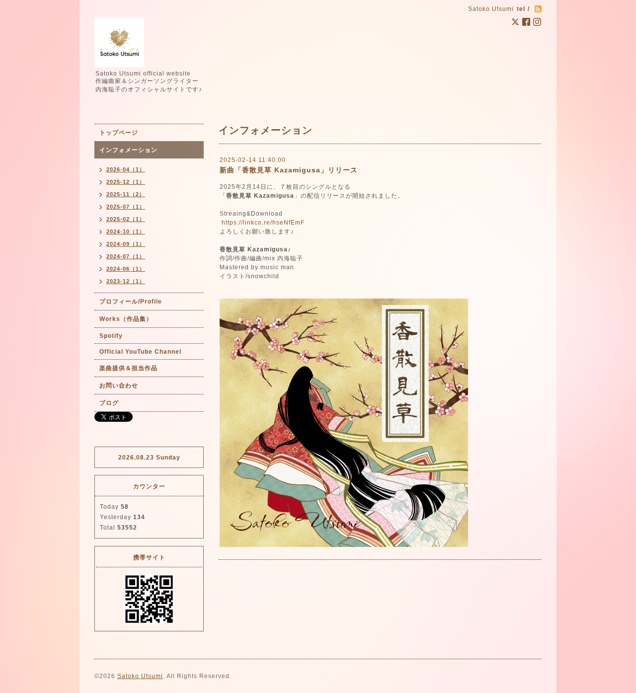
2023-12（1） (125, 281)
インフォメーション (128, 150)
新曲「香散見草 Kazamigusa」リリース (289, 170)
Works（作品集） (126, 318)
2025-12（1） (125, 182)
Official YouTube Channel (140, 351)
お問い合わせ (118, 385)
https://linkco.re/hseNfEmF (263, 222)
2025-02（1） (125, 219)
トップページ (118, 132)
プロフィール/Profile (130, 301)
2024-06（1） (125, 269)
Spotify (111, 335)
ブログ (109, 402)
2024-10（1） (125, 231)
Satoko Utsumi (140, 676)
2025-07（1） (125, 207)
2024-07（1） (125, 256)
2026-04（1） (125, 169)
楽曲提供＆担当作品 (128, 368)
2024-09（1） (125, 244)
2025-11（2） (125, 194)
